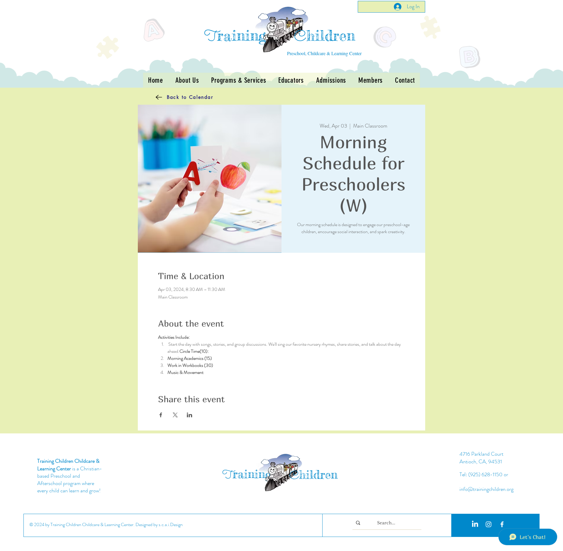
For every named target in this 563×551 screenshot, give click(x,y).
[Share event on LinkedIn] (189, 415)
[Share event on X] (175, 415)
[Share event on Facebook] (161, 415)
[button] (238, 80)
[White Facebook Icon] (502, 524)
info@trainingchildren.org (486, 489)
